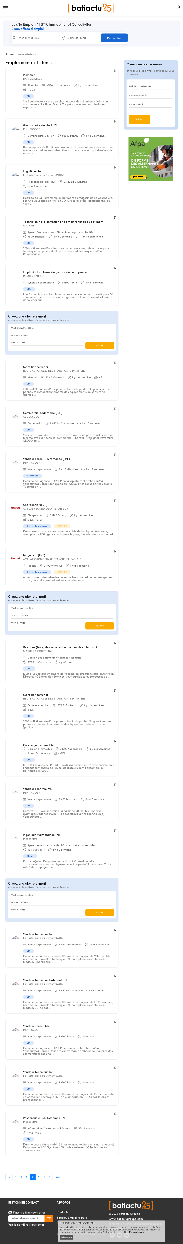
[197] (57, 1176)
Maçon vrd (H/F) (34, 555)
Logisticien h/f (32, 171)
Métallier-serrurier (35, 367)
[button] (178, 7)
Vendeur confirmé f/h (37, 789)
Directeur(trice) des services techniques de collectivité (60, 647)
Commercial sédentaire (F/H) (42, 413)
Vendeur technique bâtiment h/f (45, 980)
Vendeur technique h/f (38, 934)
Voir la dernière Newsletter (26, 1225)
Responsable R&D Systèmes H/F (44, 1118)
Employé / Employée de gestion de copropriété (55, 272)
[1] (9, 1176)
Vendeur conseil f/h (36, 1026)
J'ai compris (66, 1237)
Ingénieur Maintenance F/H (41, 835)
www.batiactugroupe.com (126, 1219)
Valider (100, 345)
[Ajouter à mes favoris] (115, 71)
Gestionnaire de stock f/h (40, 125)
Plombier (29, 75)
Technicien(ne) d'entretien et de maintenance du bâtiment (63, 222)
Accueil (10, 54)
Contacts (62, 1212)
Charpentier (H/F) (35, 505)
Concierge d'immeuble (38, 745)
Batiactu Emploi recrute (72, 1218)
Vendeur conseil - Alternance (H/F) (46, 459)
